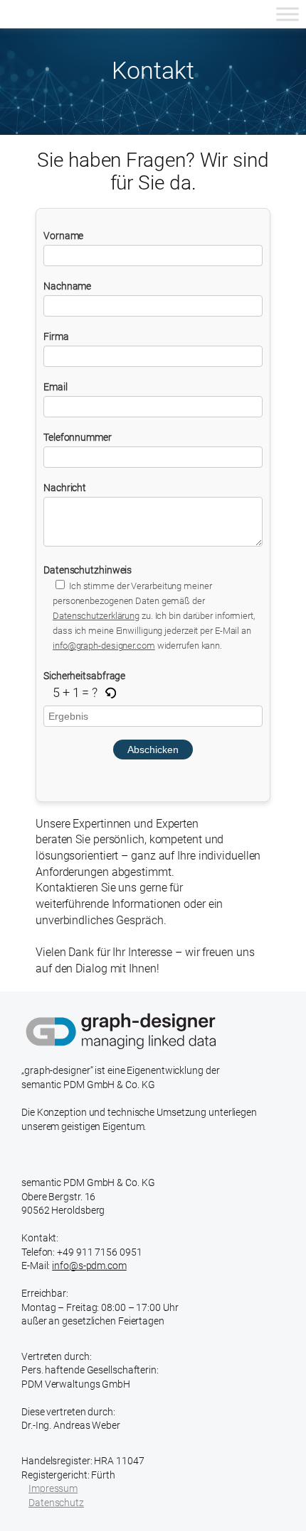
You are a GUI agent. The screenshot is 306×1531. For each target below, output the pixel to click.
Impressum (53, 1488)
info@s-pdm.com (89, 1265)
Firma (56, 336)
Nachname (67, 286)
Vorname (63, 235)
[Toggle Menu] (287, 14)
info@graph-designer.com (104, 645)
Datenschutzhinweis (149, 607)
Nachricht (64, 487)
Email (55, 387)
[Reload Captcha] (110, 693)
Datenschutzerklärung (96, 615)
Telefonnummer (77, 437)
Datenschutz (56, 1502)
